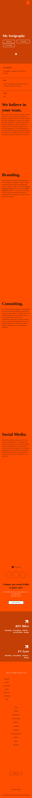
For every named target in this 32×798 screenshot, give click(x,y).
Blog (6, 699)
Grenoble (16, 726)
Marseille (16, 745)
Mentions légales (16, 789)
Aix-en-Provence (16, 733)
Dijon (16, 741)
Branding (6, 679)
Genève (16, 711)
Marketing (6, 692)
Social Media (6, 685)
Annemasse (16, 715)
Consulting (7, 696)
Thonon (16, 722)
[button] (28, 3)
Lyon (16, 707)
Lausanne (16, 730)
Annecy (16, 737)
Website (7, 682)
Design (7, 689)
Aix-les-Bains (16, 718)
